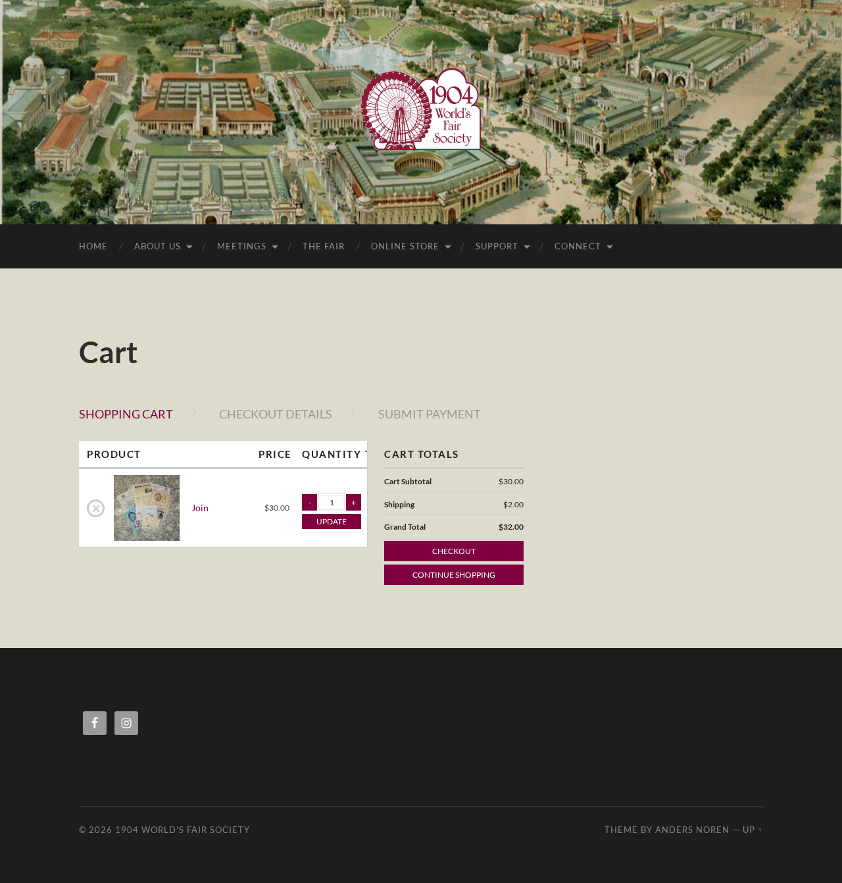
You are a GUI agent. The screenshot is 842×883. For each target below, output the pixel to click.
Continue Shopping (453, 575)
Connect (578, 246)
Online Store (405, 246)
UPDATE (331, 521)
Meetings (241, 246)
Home (93, 246)
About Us (157, 246)
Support (497, 246)
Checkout (454, 551)
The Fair (324, 246)
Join (200, 507)
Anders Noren (692, 829)
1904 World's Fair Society (182, 829)
